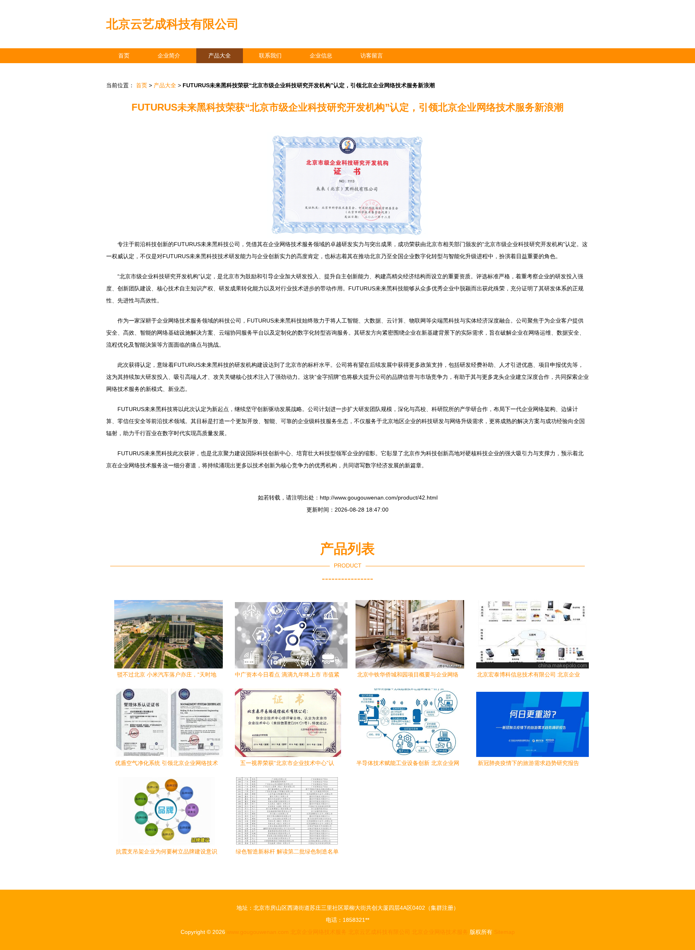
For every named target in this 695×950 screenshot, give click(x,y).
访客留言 (371, 55)
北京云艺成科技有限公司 (172, 24)
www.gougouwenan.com (258, 932)
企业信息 (321, 55)
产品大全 (219, 55)
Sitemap (504, 932)
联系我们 (270, 55)
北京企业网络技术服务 (318, 932)
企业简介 (169, 55)
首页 (124, 55)
